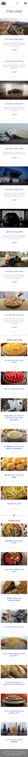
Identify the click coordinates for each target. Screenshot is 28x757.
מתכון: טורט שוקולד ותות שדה (14, 389)
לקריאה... (14, 50)
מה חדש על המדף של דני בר (14, 315)
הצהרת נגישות (9, 754)
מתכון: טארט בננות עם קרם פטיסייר (14, 361)
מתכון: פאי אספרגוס (14, 504)
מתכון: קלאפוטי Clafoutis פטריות (14, 542)
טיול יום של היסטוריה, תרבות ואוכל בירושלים (14, 712)
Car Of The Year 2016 (14, 232)
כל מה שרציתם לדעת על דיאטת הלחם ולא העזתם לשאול (14, 683)
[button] (25, 3)
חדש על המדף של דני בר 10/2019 (14, 741)
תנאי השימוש (7, 753)
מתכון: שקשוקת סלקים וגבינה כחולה (14, 570)
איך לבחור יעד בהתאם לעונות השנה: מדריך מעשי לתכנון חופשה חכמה (14, 418)
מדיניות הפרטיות (18, 754)
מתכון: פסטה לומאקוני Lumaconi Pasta (14, 599)
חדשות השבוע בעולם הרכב (14, 39)
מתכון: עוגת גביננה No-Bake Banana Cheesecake (14, 447)
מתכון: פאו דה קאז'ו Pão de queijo (14, 476)
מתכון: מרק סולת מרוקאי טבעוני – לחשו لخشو (14, 655)
